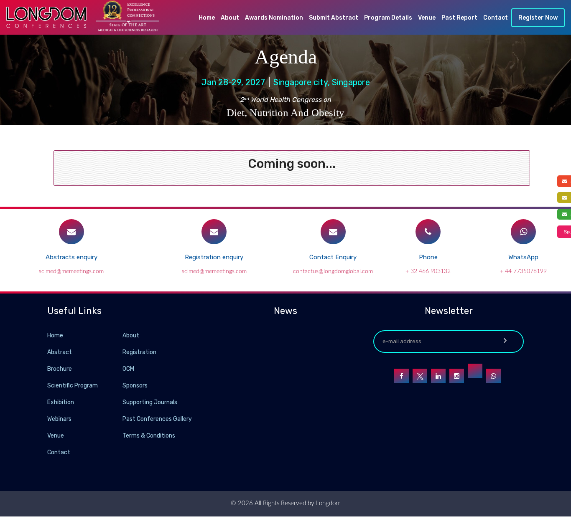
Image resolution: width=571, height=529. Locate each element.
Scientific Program (72, 385)
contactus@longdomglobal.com (333, 271)
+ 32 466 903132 (428, 271)
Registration (139, 352)
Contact (495, 17)
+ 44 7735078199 (523, 271)
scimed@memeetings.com (71, 271)
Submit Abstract (333, 17)
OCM (128, 368)
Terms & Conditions (148, 435)
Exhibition (60, 402)
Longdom (327, 503)
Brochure (59, 368)
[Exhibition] (121, 402)
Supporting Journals (149, 402)
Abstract (59, 352)
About (230, 17)
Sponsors (135, 385)
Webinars (59, 419)
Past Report (459, 17)
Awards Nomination (274, 17)
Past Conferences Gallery (157, 419)
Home (207, 17)
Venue (427, 17)
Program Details (388, 17)
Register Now (538, 17)
